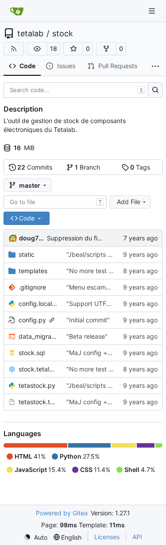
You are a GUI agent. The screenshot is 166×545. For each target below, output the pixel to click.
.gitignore (32, 287)
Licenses (107, 537)
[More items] (155, 66)
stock (62, 33)
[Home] (16, 11)
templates (33, 270)
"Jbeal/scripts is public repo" (107, 254)
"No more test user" (95, 270)
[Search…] (155, 90)
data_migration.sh (38, 336)
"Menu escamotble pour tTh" (108, 287)
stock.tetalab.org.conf (38, 369)
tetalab (30, 33)
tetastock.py (37, 385)
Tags (140, 167)
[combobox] (55, 202)
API (137, 537)
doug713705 (31, 238)
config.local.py (38, 303)
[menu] (35, 537)
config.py (32, 320)
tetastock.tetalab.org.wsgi (38, 402)
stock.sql (32, 352)
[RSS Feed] (14, 48)
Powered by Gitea (62, 513)
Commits (34, 167)
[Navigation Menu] (153, 11)
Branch (87, 167)
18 (53, 48)
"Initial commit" (88, 320)
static (27, 254)
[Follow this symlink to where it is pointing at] (51, 320)
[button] (37, 48)
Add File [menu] (128, 201)
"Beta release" (87, 336)
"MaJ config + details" (98, 352)
